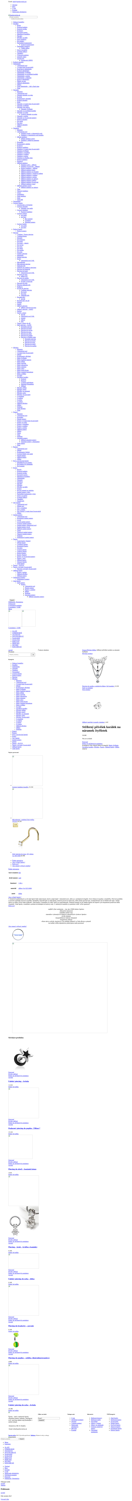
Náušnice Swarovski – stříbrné (30, 166)
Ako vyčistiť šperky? (18, 862)
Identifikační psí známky (24, 462)
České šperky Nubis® (24, 541)
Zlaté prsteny (21, 443)
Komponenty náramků (24, 98)
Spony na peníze (22, 50)
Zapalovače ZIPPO (27, 60)
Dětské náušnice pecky (28, 139)
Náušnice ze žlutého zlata (25, 158)
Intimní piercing (22, 257)
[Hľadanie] (33, 655)
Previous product (87, 653)
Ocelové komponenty (27, 44)
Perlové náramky (22, 119)
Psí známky (20, 41)
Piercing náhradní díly (24, 285)
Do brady (20, 241)
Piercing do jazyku (26, 330)
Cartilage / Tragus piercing (25, 234)
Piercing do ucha (22, 283)
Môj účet (74, 1428)
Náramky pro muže (27, 208)
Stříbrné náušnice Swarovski (29, 182)
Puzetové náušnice (26, 212)
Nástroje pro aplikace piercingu (26, 267)
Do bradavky (21, 240)
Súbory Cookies (96, 1423)
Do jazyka (20, 245)
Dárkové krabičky (18, 22)
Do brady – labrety (23, 243)
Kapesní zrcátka (22, 29)
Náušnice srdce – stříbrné (28, 165)
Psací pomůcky (21, 39)
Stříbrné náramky (22, 125)
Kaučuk (19, 97)
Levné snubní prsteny (23, 522)
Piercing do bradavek (23, 269)
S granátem (20, 396)
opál (19, 878)
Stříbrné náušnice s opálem (29, 175)
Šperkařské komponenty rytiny (26, 494)
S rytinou (20, 401)
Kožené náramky (18, 62)
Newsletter (94, 1421)
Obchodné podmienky (94, 1431)
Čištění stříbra (25, 48)
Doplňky (16, 24)
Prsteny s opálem (22, 426)
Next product (86, 689)
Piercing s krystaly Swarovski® (26, 569)
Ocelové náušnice (22, 210)
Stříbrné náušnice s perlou (29, 177)
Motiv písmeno (21, 367)
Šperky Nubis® (22, 555)
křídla (20, 893)
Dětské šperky (21, 543)
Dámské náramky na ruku (25, 95)
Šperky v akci (21, 558)
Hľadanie (11, 652)
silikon (23, 320)
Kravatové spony (22, 32)
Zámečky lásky (21, 57)
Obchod (73, 1421)
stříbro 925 (24, 276)
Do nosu (19, 246)
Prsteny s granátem (23, 424)
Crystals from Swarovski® (25, 67)
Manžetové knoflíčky (23, 34)
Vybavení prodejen (23, 55)
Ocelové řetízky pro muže (25, 454)
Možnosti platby (96, 1420)
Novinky (20, 548)
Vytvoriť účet (5, 1499)
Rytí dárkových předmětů (25, 464)
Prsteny (15, 412)
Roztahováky (21, 297)
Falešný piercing (22, 253)
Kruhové (20, 145)
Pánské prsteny (21, 419)
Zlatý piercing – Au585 (24, 325)
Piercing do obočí (26, 334)
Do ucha (19, 252)
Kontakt (73, 1430)
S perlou (19, 400)
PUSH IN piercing (23, 288)
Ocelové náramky (22, 206)
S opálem (20, 398)
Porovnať (85, 742)
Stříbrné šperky (21, 560)
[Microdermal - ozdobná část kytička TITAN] (27, 818)
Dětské (19, 354)
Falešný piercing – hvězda (18, 1081)
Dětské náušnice (22, 137)
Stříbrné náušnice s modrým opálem (32, 173)
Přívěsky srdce (21, 393)
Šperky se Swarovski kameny (26, 556)
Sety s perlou (21, 509)
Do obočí (20, 248)
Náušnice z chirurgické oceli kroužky (32, 135)
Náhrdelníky (17, 64)
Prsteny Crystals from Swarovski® (27, 421)
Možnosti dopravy (96, 1418)
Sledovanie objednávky (74, 1426)
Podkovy (20, 287)
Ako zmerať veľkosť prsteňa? (21, 866)
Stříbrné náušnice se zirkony (29, 179)
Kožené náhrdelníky (23, 71)
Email (40, 1418)
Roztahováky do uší (23, 300)
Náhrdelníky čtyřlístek (24, 72)
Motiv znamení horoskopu (25, 372)
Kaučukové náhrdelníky (24, 69)
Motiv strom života (23, 370)
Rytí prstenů (20, 466)
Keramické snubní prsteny (25, 518)
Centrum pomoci (76, 1423)
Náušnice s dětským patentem (30, 140)
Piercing (15, 233)
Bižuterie (20, 91)
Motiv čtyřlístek (22, 358)
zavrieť (10, 650)
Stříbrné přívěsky (22, 403)
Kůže (18, 102)
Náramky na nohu (22, 112)
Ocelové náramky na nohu (29, 114)
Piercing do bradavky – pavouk (21, 1326)
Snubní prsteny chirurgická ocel (26, 525)
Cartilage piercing (26, 290)
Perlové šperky (17, 229)
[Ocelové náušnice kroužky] (27, 785)
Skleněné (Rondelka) (27, 384)
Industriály (20, 255)
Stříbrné (23, 386)
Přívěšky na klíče (22, 38)
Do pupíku (20, 250)
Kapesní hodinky (22, 27)
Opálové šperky (22, 551)
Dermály (19, 238)
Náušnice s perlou (22, 156)
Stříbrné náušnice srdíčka (28, 180)
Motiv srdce (20, 368)
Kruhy (19, 259)
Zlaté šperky (21, 563)
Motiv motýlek (21, 363)
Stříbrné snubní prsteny (24, 529)
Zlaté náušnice (21, 196)
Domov (84, 650)
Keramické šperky (22, 546)
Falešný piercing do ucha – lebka (21, 1279)
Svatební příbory (22, 51)
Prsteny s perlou (22, 428)
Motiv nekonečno (22, 365)
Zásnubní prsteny (30, 222)
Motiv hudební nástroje (24, 360)
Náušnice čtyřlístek (23, 151)
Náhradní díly (21, 266)
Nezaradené (16, 201)
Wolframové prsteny (23, 579)
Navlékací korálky (22, 377)
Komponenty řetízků (23, 452)
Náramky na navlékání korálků (26, 111)
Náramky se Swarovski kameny (27, 118)
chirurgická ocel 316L (27, 260)
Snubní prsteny (17, 515)
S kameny (28, 220)
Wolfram (19, 407)
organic (23, 318)
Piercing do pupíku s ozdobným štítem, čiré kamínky (98, 686)
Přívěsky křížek (22, 388)
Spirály (19, 304)
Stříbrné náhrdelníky (23, 83)
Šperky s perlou (22, 572)
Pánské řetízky (21, 455)
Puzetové (20, 161)
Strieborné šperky (116, 1420)
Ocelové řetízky (22, 224)
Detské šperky (115, 1423)
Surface (19, 311)
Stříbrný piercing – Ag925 (25, 309)
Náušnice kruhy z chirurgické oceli (31, 133)
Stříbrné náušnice (22, 163)
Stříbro (19, 85)
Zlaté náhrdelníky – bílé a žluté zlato (28, 86)
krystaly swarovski (26, 281)
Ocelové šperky (18, 203)
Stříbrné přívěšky (22, 574)
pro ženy (23, 217)
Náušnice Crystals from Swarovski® (28, 149)
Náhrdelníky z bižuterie (24, 78)
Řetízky (15, 447)
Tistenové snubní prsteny (24, 532)
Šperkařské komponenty (24, 43)
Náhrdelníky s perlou (23, 76)
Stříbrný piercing (22, 306)
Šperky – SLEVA (18, 565)
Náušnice (16, 128)
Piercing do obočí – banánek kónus (22, 1169)
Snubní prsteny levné (23, 527)
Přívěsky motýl (21, 389)
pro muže (24, 215)
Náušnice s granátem (23, 152)
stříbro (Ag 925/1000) (25, 888)
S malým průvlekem (27, 382)
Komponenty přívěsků (24, 356)
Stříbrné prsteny (22, 429)
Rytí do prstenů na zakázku (25, 490)
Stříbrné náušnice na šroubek (30, 172)
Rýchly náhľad (13, 1074)
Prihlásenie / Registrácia (12, 1478)
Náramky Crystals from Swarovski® (28, 104)
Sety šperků (16, 502)
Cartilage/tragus (22, 236)
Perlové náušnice (22, 159)
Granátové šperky (22, 544)
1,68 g (20, 883)
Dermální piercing (26, 327)
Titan (18, 189)
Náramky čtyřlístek (23, 105)
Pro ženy (20, 123)
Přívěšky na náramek (23, 391)
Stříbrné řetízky (21, 457)
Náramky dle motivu (23, 107)
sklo (22, 321)
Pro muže (20, 121)
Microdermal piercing (23, 264)
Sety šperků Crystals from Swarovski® (29, 511)
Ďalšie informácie (17, 860)
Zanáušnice (20, 194)
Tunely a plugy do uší (23, 323)
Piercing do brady (22, 271)
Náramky (16, 90)
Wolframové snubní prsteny (25, 537)
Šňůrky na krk (21, 81)
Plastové (23, 381)
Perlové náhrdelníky (23, 79)
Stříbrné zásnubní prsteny (28, 440)
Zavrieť (10, 1077)
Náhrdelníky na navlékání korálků (27, 74)
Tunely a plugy (21, 313)
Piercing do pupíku (23, 278)
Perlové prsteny (22, 231)
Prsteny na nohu (22, 422)
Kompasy (20, 31)
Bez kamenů (28, 219)
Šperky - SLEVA (17, 743)
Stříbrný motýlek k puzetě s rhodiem (93, 722)
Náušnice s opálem (23, 154)
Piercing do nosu (22, 274)
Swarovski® (114, 1421)
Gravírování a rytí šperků (24, 205)
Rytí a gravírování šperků (21, 461)
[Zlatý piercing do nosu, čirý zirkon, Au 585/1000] (27, 852)
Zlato (18, 88)
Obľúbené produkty (77, 1420)
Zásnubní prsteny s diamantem (30, 442)
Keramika (20, 142)
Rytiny (15, 468)
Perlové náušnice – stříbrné (29, 168)
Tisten (19, 433)
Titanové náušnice (22, 191)
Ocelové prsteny (22, 213)
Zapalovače (20, 58)
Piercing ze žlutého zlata (28, 337)
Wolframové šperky (19, 577)
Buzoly (19, 469)
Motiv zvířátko (21, 374)
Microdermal (21, 262)
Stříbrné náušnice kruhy (28, 170)
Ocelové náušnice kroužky (20, 787)
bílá (19, 873)
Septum (19, 302)
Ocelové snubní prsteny (24, 523)
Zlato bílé (20, 199)
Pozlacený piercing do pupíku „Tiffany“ (24, 1128)
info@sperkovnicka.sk (19, 1)
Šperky (15, 539)
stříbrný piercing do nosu (28, 307)
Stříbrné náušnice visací (28, 184)
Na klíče (19, 375)
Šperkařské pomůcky (23, 46)
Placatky (19, 36)
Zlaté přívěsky (21, 408)
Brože (19, 25)
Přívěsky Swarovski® (23, 394)
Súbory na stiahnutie (97, 1425)
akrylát (23, 299)
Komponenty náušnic (23, 144)
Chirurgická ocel (22, 65)
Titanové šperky (22, 562)
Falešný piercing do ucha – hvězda (22, 1405)
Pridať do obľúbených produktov (92, 743)
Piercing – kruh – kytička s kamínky (22, 1247)
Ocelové (23, 379)
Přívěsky (16, 347)
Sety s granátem (22, 508)
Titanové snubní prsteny (24, 534)
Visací (19, 192)
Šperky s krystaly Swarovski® (22, 567)
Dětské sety (20, 506)
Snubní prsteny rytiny (23, 492)
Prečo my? (15, 864)
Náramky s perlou (22, 116)
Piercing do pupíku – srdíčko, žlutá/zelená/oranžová (28, 1358)
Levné (19, 520)
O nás (73, 1418)
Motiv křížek (21, 361)
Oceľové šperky (116, 1425)
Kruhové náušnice (22, 147)
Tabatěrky (20, 53)
